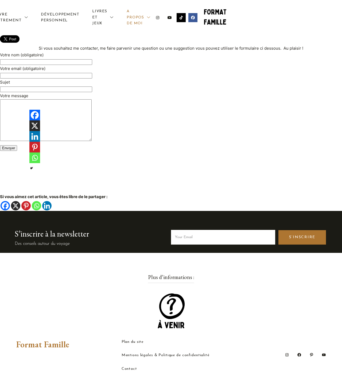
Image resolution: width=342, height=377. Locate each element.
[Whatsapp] (36, 205)
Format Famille (42, 344)
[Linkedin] (47, 205)
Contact (129, 369)
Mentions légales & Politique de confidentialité (165, 355)
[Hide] (31, 168)
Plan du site (133, 342)
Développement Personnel (60, 17)
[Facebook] (5, 205)
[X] (15, 205)
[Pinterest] (26, 205)
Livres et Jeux (99, 17)
